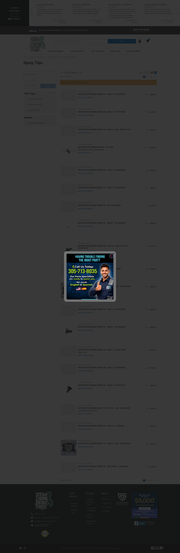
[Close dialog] (111, 256)
